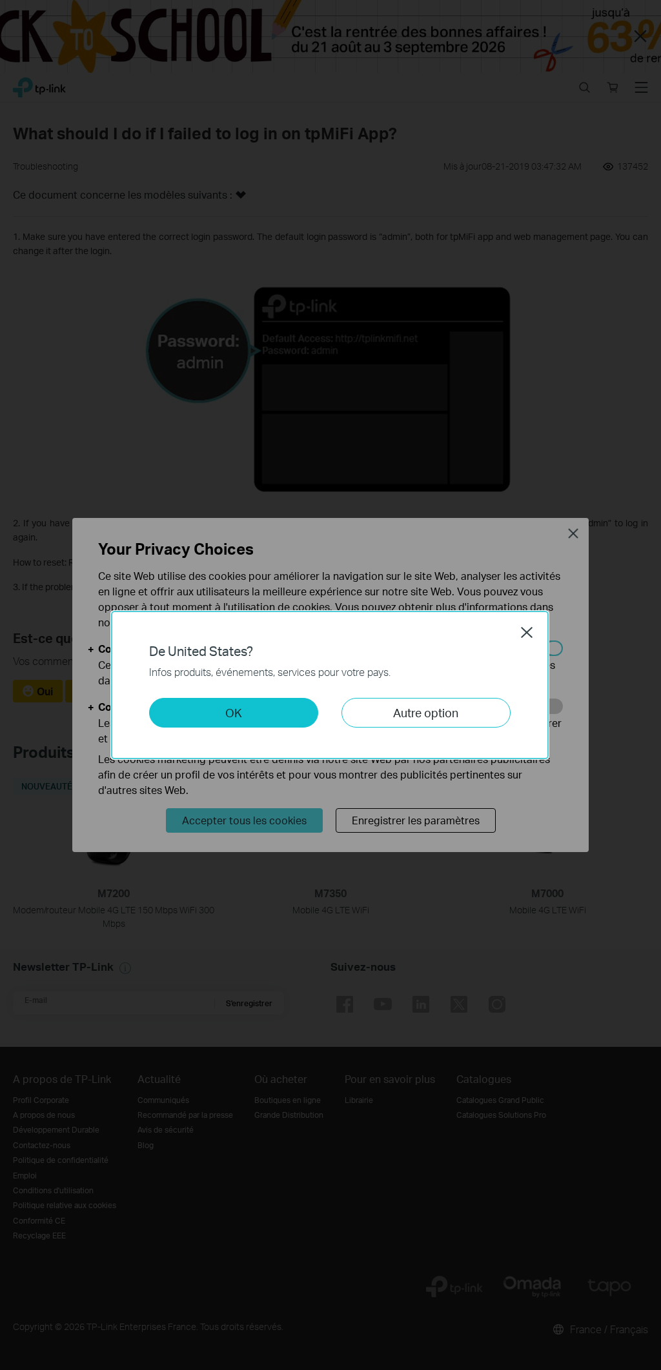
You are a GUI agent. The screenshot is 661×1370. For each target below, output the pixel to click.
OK (233, 712)
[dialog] (330, 685)
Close (526, 632)
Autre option (425, 712)
